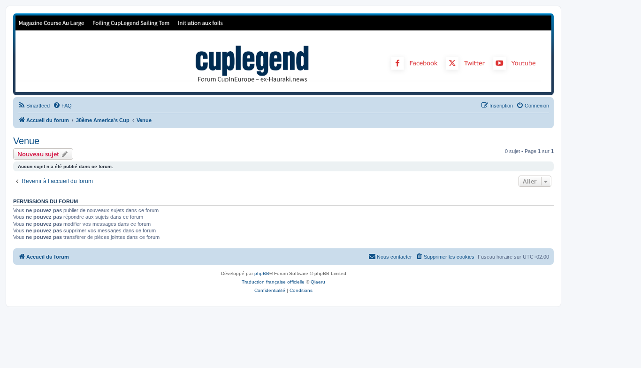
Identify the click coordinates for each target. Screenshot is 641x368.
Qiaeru (318, 281)
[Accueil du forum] (283, 53)
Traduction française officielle (273, 281)
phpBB (261, 273)
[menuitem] (34, 105)
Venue (26, 141)
